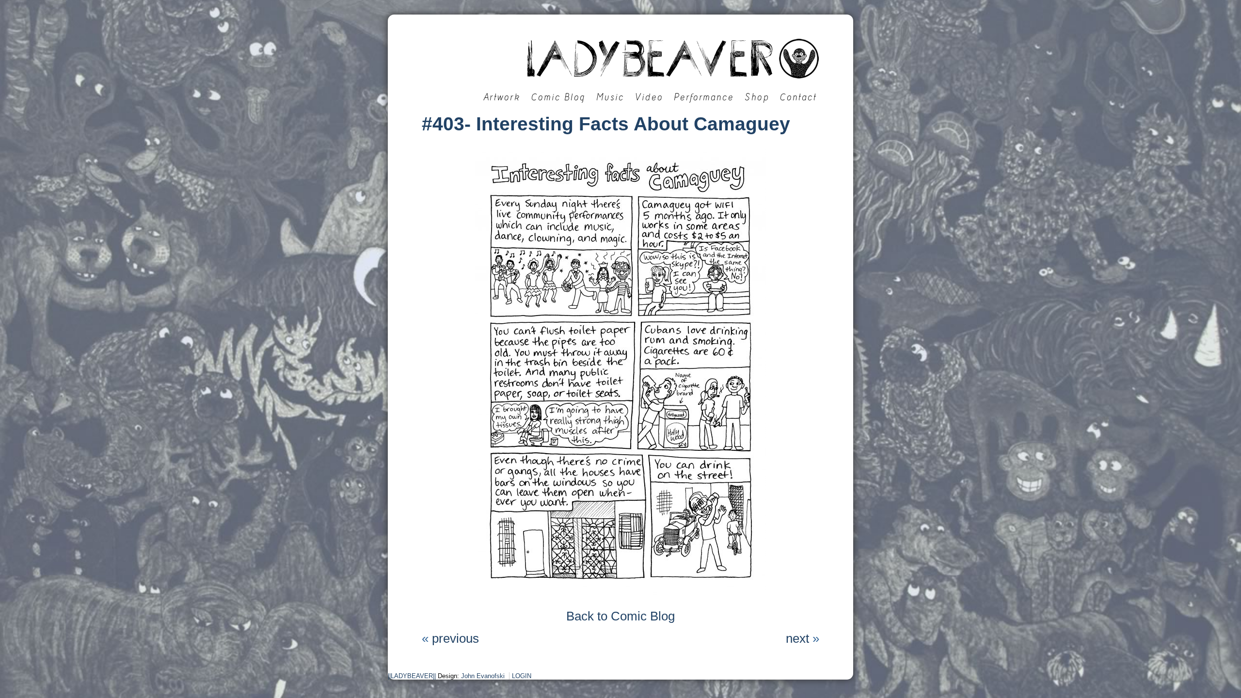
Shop (757, 97)
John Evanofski (483, 676)
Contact (798, 97)
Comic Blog (558, 97)
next (797, 638)
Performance (704, 97)
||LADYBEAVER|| (412, 676)
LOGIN (521, 676)
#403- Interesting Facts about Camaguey (606, 123)
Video (649, 97)
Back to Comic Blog (620, 616)
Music (610, 97)
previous (455, 638)
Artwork (502, 97)
